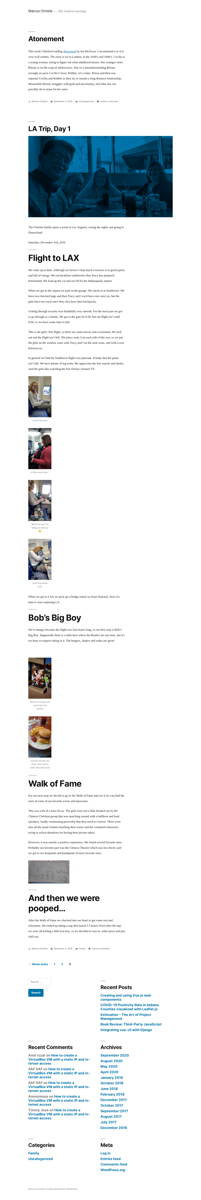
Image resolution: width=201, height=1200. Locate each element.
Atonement (46, 39)
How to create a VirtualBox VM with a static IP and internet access (59, 1059)
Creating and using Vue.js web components (125, 997)
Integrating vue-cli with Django (126, 1030)
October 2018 (111, 1083)
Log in (105, 1153)
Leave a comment (109, 101)
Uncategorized (86, 101)
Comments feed (113, 1164)
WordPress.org (112, 1170)
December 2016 (113, 1128)
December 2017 (113, 1100)
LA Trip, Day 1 (49, 129)
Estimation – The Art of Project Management (125, 1017)
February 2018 (112, 1094)
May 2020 (108, 1066)
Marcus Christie (40, 11)
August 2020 (111, 1061)
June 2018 (109, 1089)
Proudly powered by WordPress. (61, 1189)
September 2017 (114, 1111)
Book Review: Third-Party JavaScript (131, 1024)
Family (82, 948)
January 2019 (111, 1078)
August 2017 (111, 1116)
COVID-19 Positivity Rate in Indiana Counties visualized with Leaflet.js (129, 1007)
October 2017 (111, 1105)
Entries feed (110, 1159)
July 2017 (108, 1122)
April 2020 (109, 1072)
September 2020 (114, 1055)
